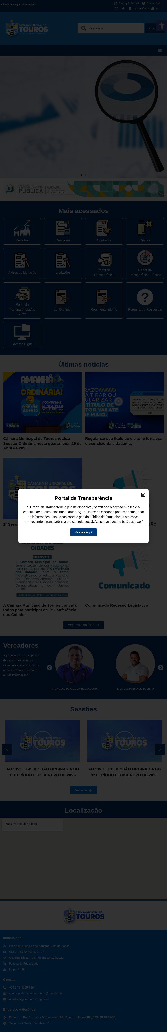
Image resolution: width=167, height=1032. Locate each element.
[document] (83, 516)
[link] (83, 532)
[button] (143, 494)
